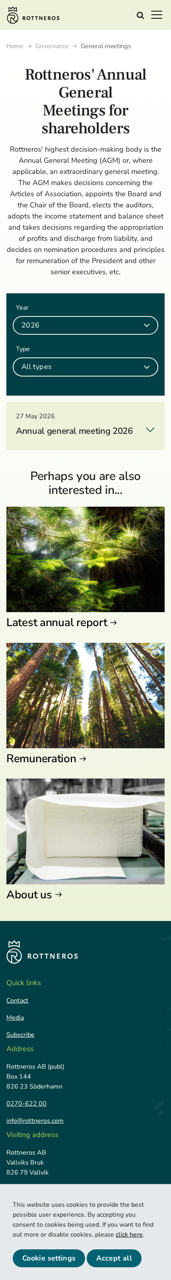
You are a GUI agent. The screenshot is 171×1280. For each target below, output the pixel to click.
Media (15, 1017)
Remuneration (41, 758)
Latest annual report (56, 622)
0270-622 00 (26, 1103)
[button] (159, 14)
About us (29, 895)
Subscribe (20, 1034)
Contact (17, 1000)
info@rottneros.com (35, 1120)
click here (129, 1234)
